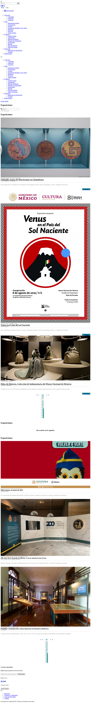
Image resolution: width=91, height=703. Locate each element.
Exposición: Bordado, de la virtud (17, 28)
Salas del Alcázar (12, 47)
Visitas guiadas (12, 33)
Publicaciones (8, 53)
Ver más (86, 189)
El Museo (7, 34)
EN (7, 7)
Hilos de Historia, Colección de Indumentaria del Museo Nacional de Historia (36, 384)
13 (43, 414)
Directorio (7, 693)
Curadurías (11, 17)
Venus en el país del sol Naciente (15, 325)
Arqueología (11, 42)
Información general (13, 23)
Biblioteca (11, 29)
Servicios (10, 31)
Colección (7, 15)
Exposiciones (11, 25)
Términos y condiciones (11, 695)
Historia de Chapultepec (14, 41)
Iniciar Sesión (10, 10)
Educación (7, 49)
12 (43, 412)
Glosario (10, 52)
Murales (10, 44)
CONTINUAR (21, 674)
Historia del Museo (13, 39)
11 (43, 411)
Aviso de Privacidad (10, 697)
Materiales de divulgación (15, 50)
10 (43, 409)
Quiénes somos (12, 36)
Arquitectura (11, 37)
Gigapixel (10, 20)
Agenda (10, 26)
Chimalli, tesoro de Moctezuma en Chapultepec (22, 179)
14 (43, 415)
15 (43, 417)
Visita (5, 21)
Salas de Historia (12, 45)
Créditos (6, 698)
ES (3, 7)
